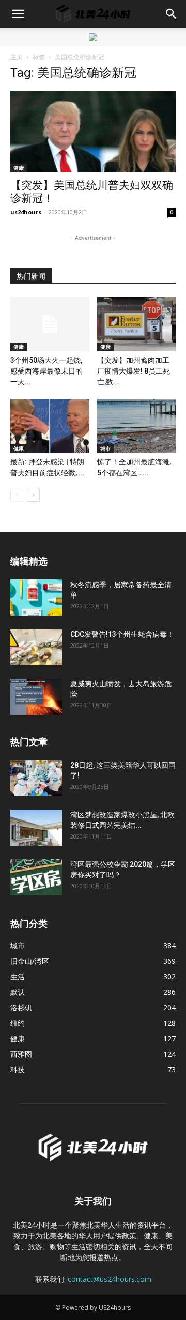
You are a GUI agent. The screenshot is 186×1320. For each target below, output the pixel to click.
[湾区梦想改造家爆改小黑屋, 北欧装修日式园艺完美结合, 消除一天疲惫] (36, 828)
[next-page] (33, 495)
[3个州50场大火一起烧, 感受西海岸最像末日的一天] (49, 324)
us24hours (25, 212)
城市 (105, 448)
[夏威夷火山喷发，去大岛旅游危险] (36, 697)
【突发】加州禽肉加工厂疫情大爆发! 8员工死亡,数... (133, 371)
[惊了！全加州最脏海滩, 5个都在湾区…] (136, 426)
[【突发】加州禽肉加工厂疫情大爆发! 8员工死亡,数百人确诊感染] (136, 324)
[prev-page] (16, 495)
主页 (16, 57)
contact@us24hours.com (109, 1279)
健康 (18, 167)
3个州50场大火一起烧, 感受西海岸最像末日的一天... (46, 371)
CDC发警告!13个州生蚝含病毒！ (122, 634)
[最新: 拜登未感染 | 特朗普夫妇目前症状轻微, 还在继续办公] (49, 426)
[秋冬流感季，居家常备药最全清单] (36, 597)
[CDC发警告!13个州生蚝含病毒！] (36, 647)
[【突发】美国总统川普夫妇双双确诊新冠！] (93, 131)
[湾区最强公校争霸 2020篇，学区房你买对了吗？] (36, 877)
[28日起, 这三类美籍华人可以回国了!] (36, 778)
